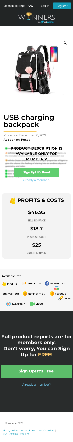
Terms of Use (27, 430)
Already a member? (36, 180)
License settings (14, 5)
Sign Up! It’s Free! (36, 172)
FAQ (30, 5)
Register (62, 6)
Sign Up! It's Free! (37, 371)
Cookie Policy (46, 430)
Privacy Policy (10, 430)
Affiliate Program (19, 433)
